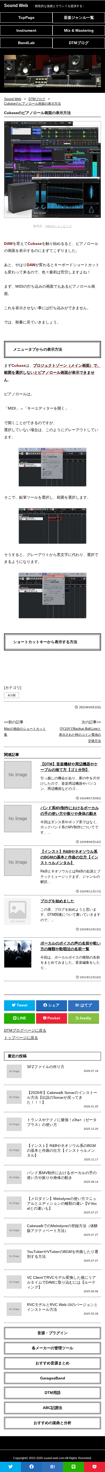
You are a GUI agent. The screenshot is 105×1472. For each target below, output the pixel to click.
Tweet (22, 1005)
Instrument (26, 30)
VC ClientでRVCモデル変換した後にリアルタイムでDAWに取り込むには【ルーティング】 (61, 1282)
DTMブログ (79, 43)
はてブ (86, 1005)
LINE (22, 1018)
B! (52, 1466)
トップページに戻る (21, 1038)
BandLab (26, 43)
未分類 (12, 695)
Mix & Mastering (79, 30)
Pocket (53, 1018)
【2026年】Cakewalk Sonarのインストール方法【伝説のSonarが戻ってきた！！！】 (62, 1097)
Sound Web (44, 5)
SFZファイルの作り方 (45, 1067)
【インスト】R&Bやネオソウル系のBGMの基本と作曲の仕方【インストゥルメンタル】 (69, 857)
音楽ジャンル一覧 (79, 17)
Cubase (35, 243)
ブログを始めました (57, 901)
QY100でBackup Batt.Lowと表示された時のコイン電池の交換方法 (80, 735)
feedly (85, 1018)
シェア (54, 1005)
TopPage (26, 17)
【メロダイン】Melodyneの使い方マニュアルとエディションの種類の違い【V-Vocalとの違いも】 (62, 1203)
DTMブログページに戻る (25, 1030)
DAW (8, 243)
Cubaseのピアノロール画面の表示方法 (32, 103)
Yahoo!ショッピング (58, 226)
